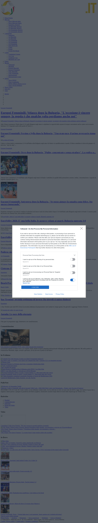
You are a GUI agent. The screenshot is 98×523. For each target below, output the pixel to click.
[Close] (82, 229)
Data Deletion (38, 294)
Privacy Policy (60, 294)
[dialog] (49, 261)
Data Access (49, 294)
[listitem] (49, 255)
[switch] (72, 259)
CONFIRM (35, 287)
